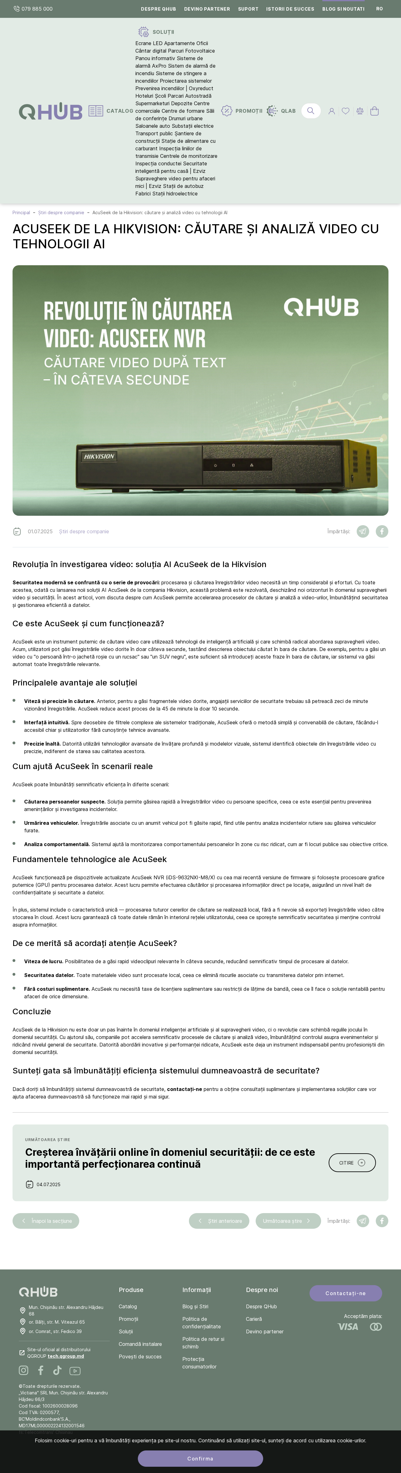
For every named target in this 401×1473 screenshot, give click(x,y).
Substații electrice (193, 126)
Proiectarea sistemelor (186, 81)
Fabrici (143, 193)
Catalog (128, 1306)
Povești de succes (140, 1356)
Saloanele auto (152, 126)
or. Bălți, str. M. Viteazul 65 (57, 1322)
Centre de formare (183, 111)
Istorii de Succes (290, 9)
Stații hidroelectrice (175, 193)
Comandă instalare (140, 1344)
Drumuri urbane (186, 118)
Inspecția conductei (158, 163)
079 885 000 (36, 9)
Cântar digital (150, 51)
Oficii (202, 43)
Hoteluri (144, 96)
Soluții (126, 1331)
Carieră (254, 1319)
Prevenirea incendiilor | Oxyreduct (174, 88)
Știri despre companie (84, 531)
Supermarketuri (152, 103)
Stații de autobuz (183, 186)
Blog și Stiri (195, 1306)
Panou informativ (155, 58)
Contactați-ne (345, 1293)
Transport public (154, 133)
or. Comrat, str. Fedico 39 (55, 1331)
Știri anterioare (225, 1221)
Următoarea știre (282, 1221)
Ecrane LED (149, 43)
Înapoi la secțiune (52, 1221)
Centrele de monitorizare (188, 156)
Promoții (128, 1319)
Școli (160, 96)
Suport (248, 9)
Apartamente (179, 43)
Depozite (181, 103)
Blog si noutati (343, 9)
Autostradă (198, 96)
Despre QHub (158, 9)
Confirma (200, 1458)
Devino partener (207, 9)
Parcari (176, 96)
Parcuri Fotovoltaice (191, 51)
